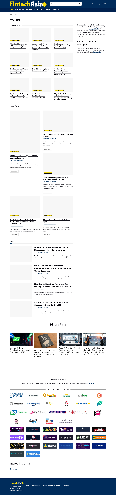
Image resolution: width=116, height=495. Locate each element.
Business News (19, 10)
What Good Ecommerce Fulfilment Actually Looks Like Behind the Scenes (19, 46)
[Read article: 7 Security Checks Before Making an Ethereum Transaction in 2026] (58, 164)
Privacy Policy (36, 485)
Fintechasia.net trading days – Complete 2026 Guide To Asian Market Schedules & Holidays (45, 353)
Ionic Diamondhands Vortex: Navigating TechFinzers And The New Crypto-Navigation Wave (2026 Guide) (93, 351)
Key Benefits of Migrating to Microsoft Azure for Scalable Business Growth (19, 96)
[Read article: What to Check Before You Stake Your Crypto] (58, 207)
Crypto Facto (30, 10)
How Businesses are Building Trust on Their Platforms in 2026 (62, 46)
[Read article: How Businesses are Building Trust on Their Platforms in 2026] (63, 35)
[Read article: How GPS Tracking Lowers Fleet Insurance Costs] (41, 60)
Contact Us (55, 10)
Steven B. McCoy (40, 289)
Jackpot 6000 (94, 29)
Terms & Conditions (47, 485)
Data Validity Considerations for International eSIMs (38, 96)
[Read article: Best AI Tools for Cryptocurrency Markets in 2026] (25, 132)
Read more (15, 171)
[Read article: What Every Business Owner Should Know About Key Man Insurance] (21, 254)
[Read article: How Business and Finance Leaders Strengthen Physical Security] (19, 60)
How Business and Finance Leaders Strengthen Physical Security (19, 71)
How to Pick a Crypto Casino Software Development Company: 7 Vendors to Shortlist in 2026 (23, 222)
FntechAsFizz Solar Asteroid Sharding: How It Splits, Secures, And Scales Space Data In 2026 (70, 351)
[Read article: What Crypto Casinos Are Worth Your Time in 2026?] (58, 121)
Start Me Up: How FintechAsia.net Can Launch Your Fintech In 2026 (20, 350)
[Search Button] (80, 4)
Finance (39, 10)
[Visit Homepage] (28, 4)
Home (11, 10)
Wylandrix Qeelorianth (17, 160)
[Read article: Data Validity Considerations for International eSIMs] (41, 85)
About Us (47, 10)
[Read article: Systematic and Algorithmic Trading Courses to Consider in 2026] (21, 309)
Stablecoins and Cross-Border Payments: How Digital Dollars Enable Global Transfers (52, 268)
